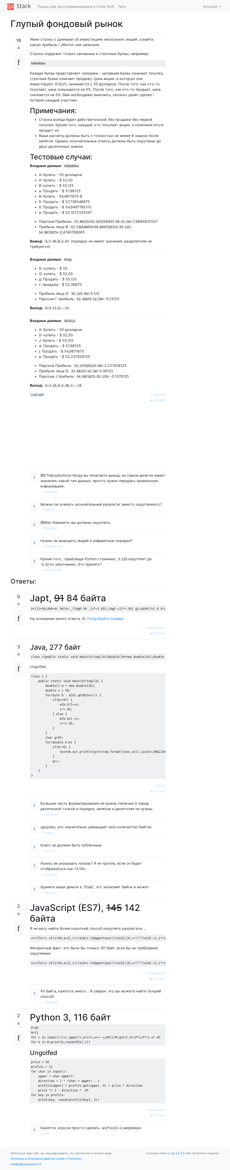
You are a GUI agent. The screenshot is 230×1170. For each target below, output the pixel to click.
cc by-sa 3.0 (176, 1153)
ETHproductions (155, 628)
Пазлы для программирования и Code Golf (76, 6)
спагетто (50, 851)
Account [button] (210, 6)
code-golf (37, 394)
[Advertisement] (98, 433)
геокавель (51, 492)
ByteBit (161, 785)
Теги (122, 6)
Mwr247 (49, 510)
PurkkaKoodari (53, 546)
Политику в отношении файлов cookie (37, 1158)
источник (159, 400)
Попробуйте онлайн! (105, 618)
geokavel (160, 394)
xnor (47, 1133)
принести (50, 892)
